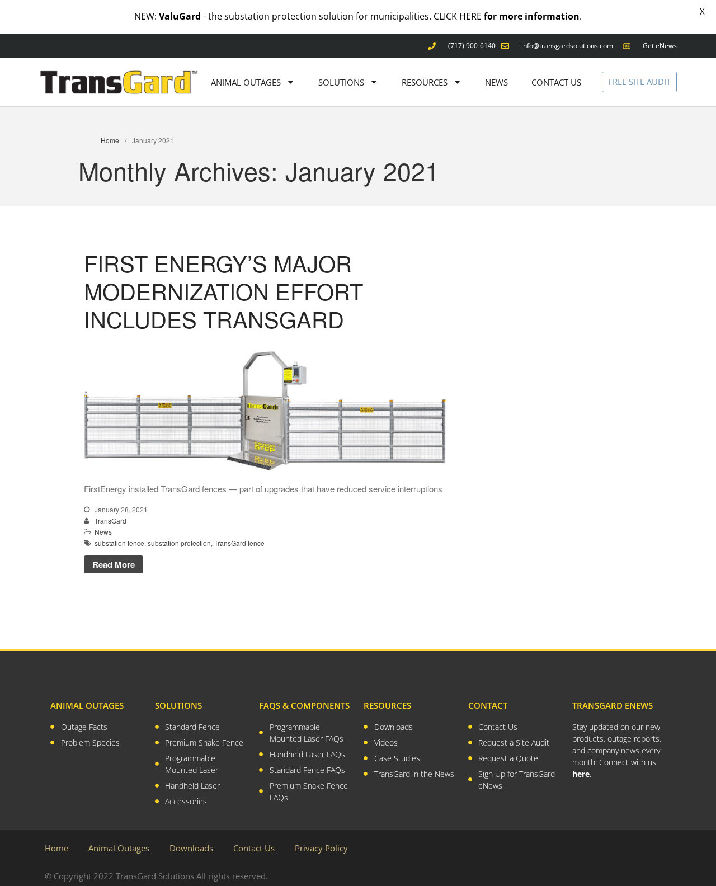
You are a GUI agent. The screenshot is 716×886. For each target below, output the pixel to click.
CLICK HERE (458, 16)
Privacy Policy (321, 848)
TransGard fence (239, 543)
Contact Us (254, 848)
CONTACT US (556, 82)
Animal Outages (118, 848)
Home (110, 140)
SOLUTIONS (341, 82)
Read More (113, 564)
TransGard (110, 520)
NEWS (496, 82)
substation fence (119, 543)
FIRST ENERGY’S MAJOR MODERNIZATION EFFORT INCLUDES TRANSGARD (223, 290)
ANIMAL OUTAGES (246, 82)
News (103, 531)
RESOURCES (424, 82)
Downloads (191, 848)
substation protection (179, 543)
